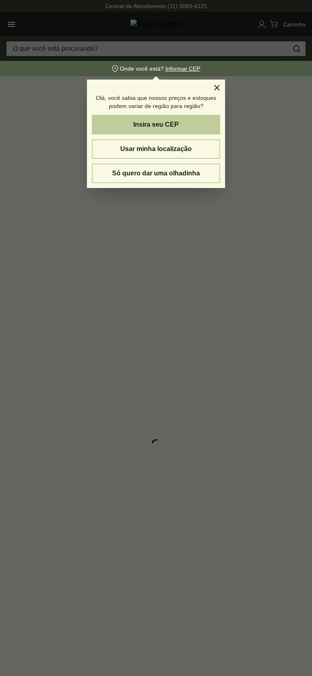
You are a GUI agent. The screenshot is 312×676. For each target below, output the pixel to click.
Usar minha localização (156, 148)
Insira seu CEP (156, 124)
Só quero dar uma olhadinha (156, 173)
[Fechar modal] (217, 87)
